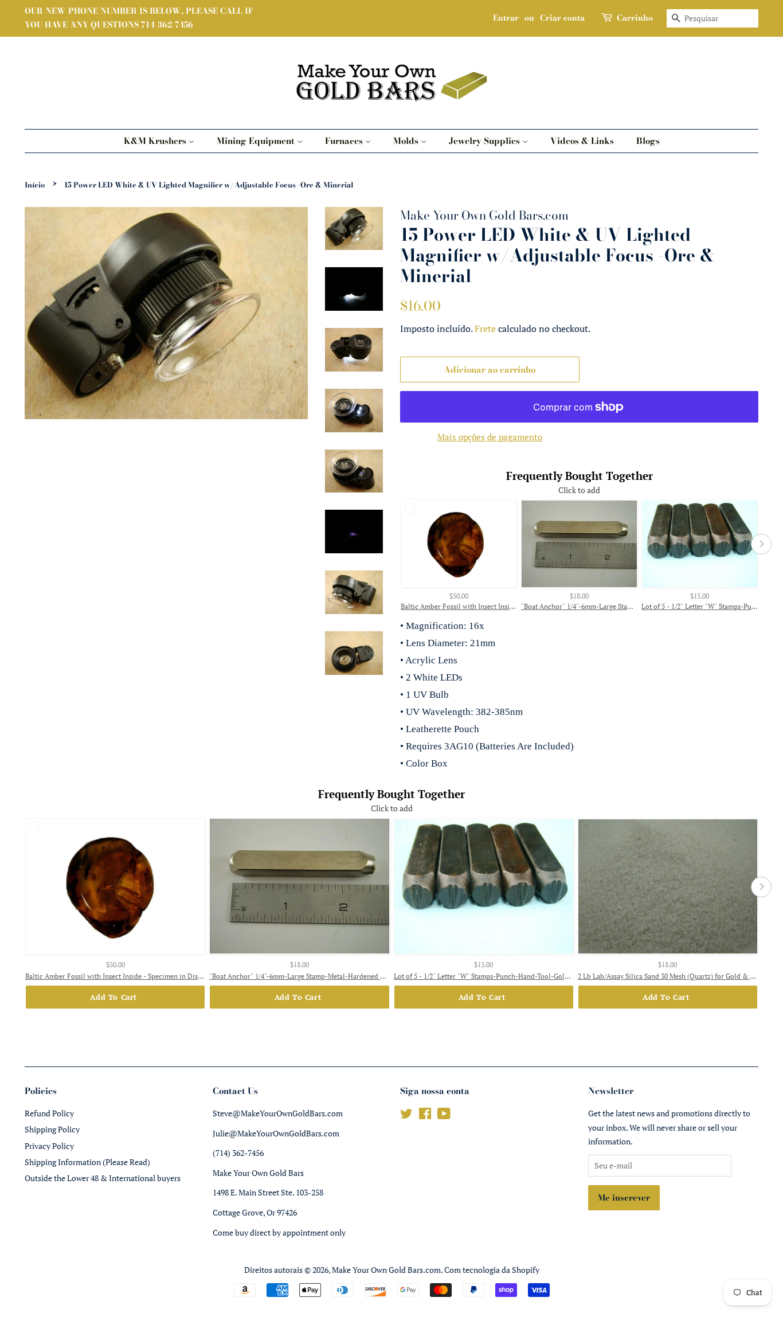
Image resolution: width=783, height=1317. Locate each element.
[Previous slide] (397, 544)
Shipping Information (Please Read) (87, 1161)
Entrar (506, 17)
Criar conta (562, 17)
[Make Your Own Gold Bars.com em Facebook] (425, 1115)
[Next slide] (761, 544)
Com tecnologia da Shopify (491, 1269)
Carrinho (635, 17)
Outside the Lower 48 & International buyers (103, 1178)
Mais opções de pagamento (489, 437)
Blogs (648, 140)
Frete (485, 328)
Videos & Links (582, 140)
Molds (407, 140)
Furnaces (345, 140)
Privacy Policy (49, 1145)
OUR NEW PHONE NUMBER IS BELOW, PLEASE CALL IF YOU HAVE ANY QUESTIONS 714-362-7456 (139, 18)
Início (35, 184)
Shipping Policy (52, 1129)
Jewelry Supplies (485, 140)
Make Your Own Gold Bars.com (386, 1269)
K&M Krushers (156, 140)
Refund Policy (49, 1113)
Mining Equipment (257, 140)
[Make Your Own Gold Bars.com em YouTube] (444, 1115)
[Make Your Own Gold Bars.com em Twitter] (406, 1115)
